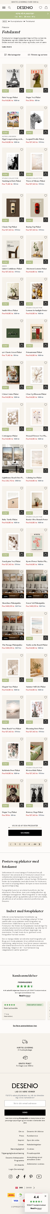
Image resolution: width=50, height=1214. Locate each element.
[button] (36, 1202)
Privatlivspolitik (33, 1153)
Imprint (21, 1140)
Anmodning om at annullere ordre (34, 1158)
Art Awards (19, 1165)
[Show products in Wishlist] (40, 8)
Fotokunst (30, 21)
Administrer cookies (35, 1164)
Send (24, 1112)
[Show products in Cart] (46, 8)
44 (35, 844)
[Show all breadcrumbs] (4, 21)
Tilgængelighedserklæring (13, 1153)
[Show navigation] (4, 8)
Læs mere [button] (7, 47)
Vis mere (25, 833)
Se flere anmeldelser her (25, 1026)
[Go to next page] (39, 844)
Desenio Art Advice (35, 1131)
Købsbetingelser (34, 1144)
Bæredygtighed (17, 1149)
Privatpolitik (23, 1118)
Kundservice (32, 1136)
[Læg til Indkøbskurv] (21, 90)
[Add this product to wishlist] (21, 66)
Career (21, 1144)
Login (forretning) (16, 1169)
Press (21, 1136)
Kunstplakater (17, 21)
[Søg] (9, 8)
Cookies (30, 1149)
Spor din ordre (33, 1140)
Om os (21, 1131)
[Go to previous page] (10, 844)
